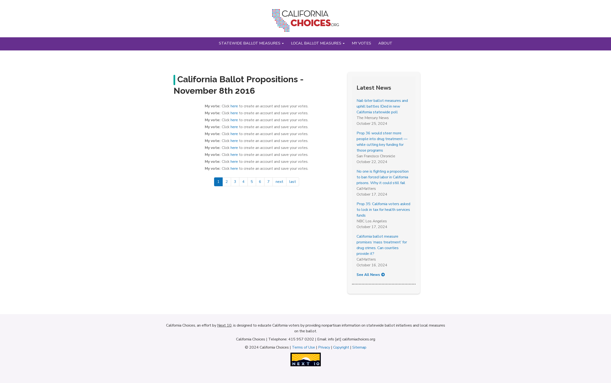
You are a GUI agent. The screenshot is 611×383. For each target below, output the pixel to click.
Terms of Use (303, 347)
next (279, 181)
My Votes (361, 43)
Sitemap (359, 347)
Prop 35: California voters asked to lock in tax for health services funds (383, 209)
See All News (368, 274)
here (234, 106)
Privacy (324, 347)
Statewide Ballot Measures (250, 43)
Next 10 (224, 325)
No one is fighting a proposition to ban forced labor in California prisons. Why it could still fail (383, 177)
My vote (212, 106)
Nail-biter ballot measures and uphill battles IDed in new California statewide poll (382, 106)
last (292, 181)
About (385, 43)
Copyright (341, 347)
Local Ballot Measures (316, 43)
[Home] (305, 22)
